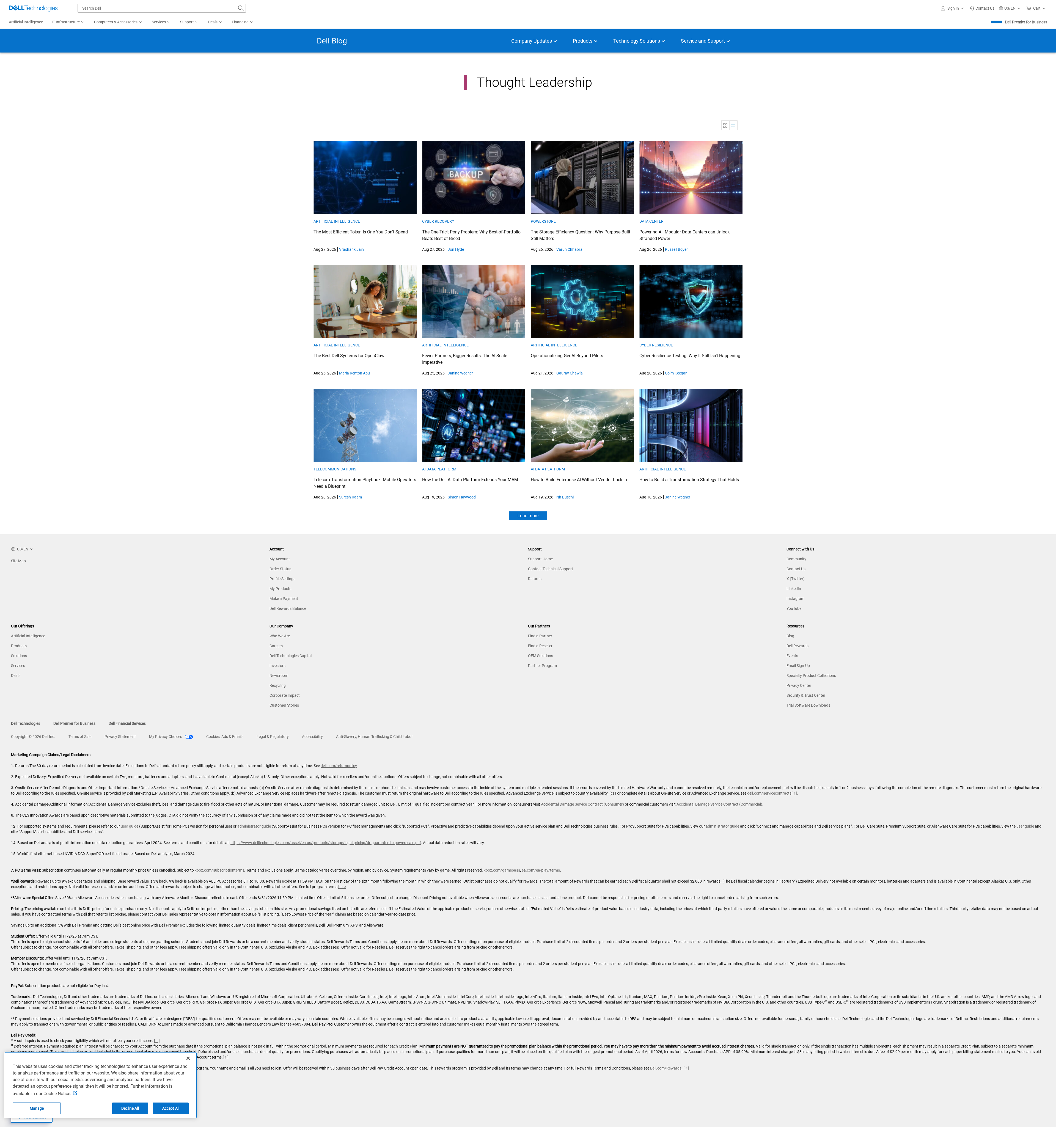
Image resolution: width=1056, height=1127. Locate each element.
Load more (528, 515)
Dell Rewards (798, 646)
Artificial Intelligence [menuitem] (26, 22)
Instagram (795, 598)
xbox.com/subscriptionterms (219, 870)
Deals (15, 675)
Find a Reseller (540, 646)
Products (19, 646)
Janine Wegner (460, 373)
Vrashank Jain (351, 249)
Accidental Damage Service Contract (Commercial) (719, 804)
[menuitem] (68, 22)
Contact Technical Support (550, 569)
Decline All (130, 1108)
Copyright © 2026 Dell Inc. (33, 736)
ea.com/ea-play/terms (541, 870)
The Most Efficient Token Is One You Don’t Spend (361, 232)
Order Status (280, 569)
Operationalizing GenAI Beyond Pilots (567, 355)
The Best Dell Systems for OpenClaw (349, 355)
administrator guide (254, 826)
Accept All (170, 1108)
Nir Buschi (565, 497)
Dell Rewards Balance (288, 608)
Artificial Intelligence (337, 221)
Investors (277, 665)
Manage (37, 1108)
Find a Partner (540, 636)
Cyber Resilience (656, 345)
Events (792, 656)
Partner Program (542, 665)
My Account (280, 559)
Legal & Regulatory (273, 736)
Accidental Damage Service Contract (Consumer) (582, 804)
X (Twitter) (796, 579)
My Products (280, 588)
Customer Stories (284, 705)
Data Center (651, 221)
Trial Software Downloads (808, 705)
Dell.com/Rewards (665, 1068)
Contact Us (796, 569)
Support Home (540, 559)
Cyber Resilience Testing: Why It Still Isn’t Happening (689, 355)
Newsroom (279, 675)
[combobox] (162, 8)
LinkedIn (794, 588)
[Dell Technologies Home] (33, 8)
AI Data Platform (439, 469)
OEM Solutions (540, 656)
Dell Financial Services (127, 723)
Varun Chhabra (569, 249)
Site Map (18, 561)
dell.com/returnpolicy (339, 766)
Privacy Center (799, 685)
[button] (953, 8)
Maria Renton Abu (354, 373)
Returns (534, 579)
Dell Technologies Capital (291, 656)
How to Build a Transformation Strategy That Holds (689, 479)
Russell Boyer (676, 249)
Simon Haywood (462, 497)
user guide (129, 826)
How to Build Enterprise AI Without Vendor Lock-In (579, 479)
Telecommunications (335, 469)
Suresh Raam (350, 497)
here (342, 886)
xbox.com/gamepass (502, 870)
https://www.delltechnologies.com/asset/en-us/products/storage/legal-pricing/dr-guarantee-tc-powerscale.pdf (325, 843)
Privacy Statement (120, 736)
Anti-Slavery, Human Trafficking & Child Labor (374, 736)
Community (796, 559)
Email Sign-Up (798, 665)
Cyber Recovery (438, 221)
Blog (790, 636)
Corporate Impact (285, 695)
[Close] (188, 1058)
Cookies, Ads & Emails (224, 736)
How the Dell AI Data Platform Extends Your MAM (470, 479)
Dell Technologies (25, 723)
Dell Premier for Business (1026, 22)
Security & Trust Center (806, 695)
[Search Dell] (241, 8)
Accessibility (312, 736)
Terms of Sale (79, 736)
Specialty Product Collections (811, 675)
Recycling (278, 685)
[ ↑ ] (794, 793)
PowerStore (543, 221)
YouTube (794, 608)
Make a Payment (284, 598)
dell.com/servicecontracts (769, 793)
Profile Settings (282, 579)
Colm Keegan (676, 373)
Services (18, 665)
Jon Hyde (456, 249)
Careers (276, 646)
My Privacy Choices (166, 736)
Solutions (19, 656)
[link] (982, 8)
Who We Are (280, 636)
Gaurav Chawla (569, 373)
